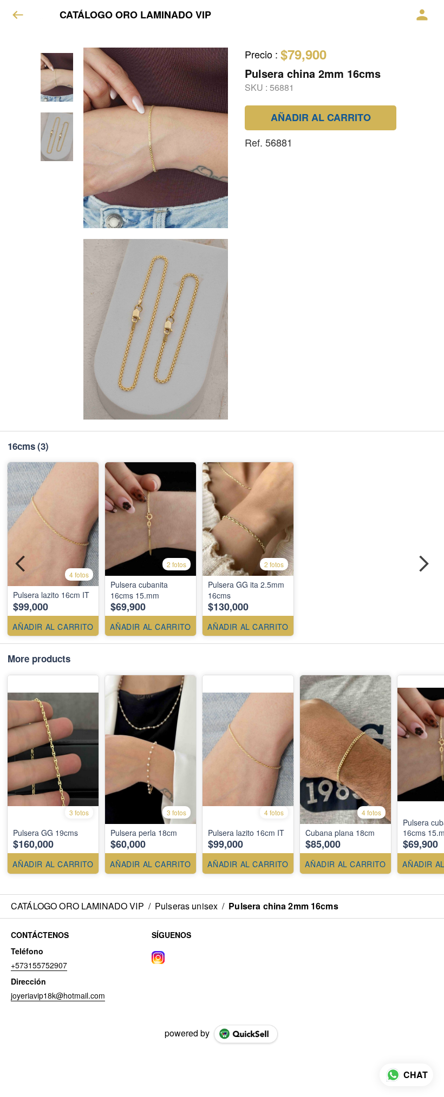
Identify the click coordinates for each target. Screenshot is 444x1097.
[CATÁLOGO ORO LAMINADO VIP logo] (46, 15)
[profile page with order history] (422, 15)
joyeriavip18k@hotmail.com (58, 995)
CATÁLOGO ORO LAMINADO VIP (135, 15)
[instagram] (158, 957)
